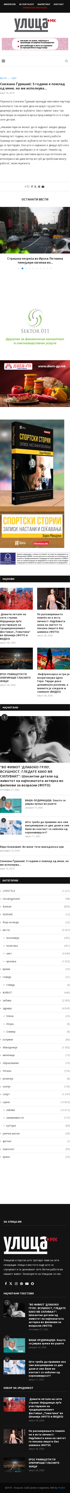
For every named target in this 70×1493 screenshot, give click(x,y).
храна (36, 1156)
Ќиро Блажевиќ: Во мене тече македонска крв (32, 846)
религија (36, 1078)
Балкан (36, 906)
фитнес (36, 1141)
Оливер (38, 1031)
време (36, 969)
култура (38, 1125)
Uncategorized (36, 898)
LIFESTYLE (36, 891)
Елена (38, 1016)
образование (36, 1063)
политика (38, 945)
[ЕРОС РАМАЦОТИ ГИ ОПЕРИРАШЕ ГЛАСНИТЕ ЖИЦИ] (16, 658)
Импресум (10, 4)
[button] (3, 238)
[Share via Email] (43, 186)
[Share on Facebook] (32, 186)
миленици (36, 1055)
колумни (36, 1039)
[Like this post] (28, 186)
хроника (38, 961)
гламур (36, 977)
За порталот (26, 4)
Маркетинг (44, 4)
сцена (36, 1102)
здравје (36, 1008)
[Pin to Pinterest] (39, 186)
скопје (36, 1086)
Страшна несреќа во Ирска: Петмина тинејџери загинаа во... (35, 260)
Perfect (61, 1487)
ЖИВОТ (36, 992)
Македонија (36, 1047)
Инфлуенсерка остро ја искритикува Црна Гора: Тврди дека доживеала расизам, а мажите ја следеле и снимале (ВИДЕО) (53, 682)
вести (36, 930)
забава (36, 1000)
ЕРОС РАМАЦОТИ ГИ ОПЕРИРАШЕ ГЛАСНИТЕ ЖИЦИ (15, 677)
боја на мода (36, 922)
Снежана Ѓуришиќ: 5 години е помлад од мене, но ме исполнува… (34, 862)
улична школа (36, 1133)
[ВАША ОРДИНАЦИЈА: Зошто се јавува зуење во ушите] (11, 806)
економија (38, 938)
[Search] (66, 61)
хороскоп (36, 1149)
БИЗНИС (36, 914)
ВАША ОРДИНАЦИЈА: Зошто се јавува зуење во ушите (45, 802)
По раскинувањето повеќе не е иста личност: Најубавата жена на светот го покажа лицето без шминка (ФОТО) (51, 622)
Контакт (59, 4)
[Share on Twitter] (35, 186)
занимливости (38, 1117)
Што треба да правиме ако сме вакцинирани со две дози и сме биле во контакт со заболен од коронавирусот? (47, 827)
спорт (36, 1094)
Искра (38, 1024)
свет (38, 953)
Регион (36, 1071)
